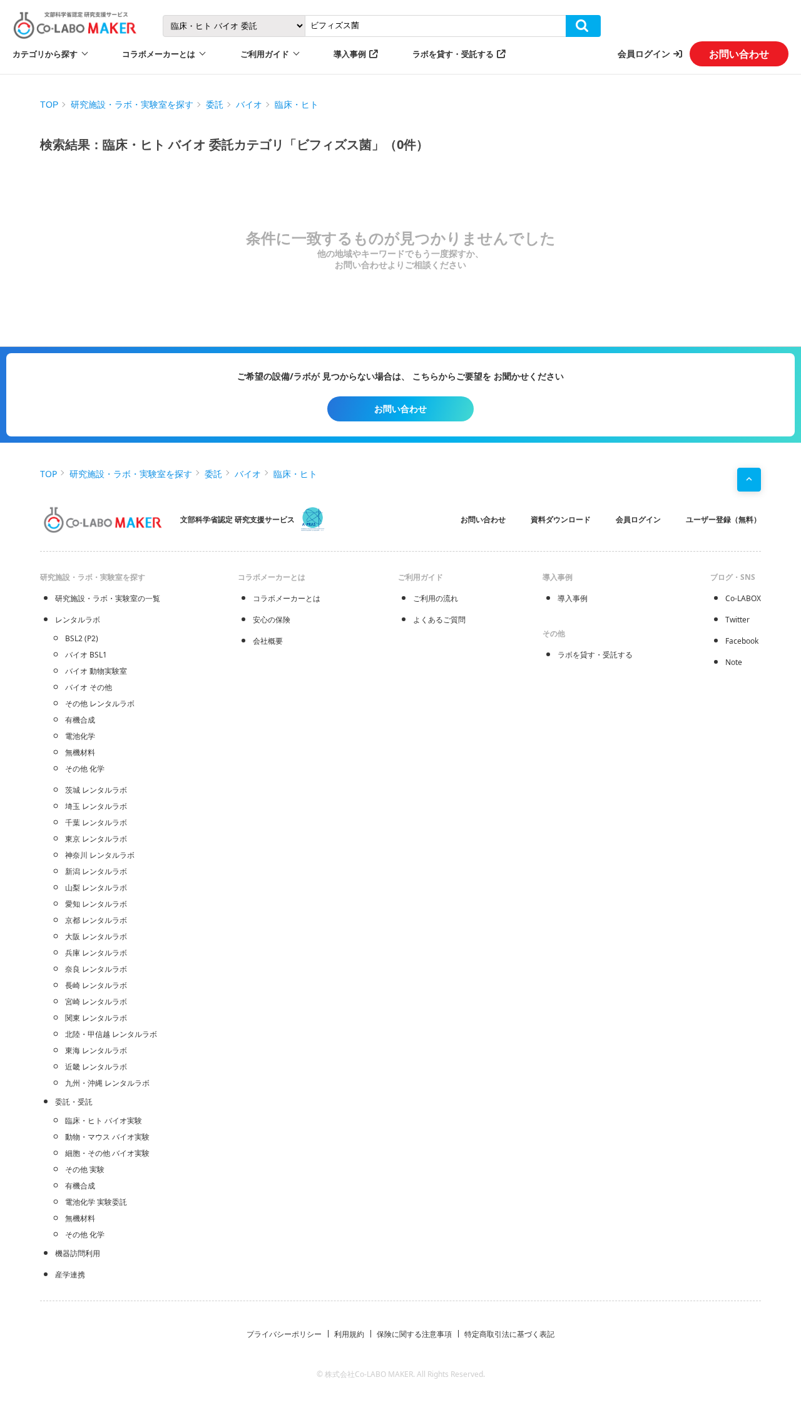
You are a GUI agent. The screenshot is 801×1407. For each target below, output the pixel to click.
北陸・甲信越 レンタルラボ (111, 1034)
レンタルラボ (77, 619)
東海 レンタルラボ (96, 1050)
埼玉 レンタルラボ (96, 806)
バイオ (249, 105)
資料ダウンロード (561, 519)
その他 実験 (85, 1169)
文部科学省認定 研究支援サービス (237, 519)
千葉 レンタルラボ (96, 822)
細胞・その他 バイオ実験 (107, 1153)
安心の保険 (271, 619)
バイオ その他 (88, 687)
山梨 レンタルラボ (96, 887)
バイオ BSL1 (86, 654)
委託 (214, 105)
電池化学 (80, 736)
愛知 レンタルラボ (96, 904)
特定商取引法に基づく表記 (509, 1334)
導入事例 (350, 53)
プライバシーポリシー (284, 1334)
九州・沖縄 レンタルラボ (107, 1083)
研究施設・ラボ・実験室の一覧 (107, 598)
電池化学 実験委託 (96, 1202)
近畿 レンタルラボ (96, 1066)
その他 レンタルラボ (100, 703)
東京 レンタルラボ (96, 838)
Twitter (737, 619)
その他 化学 (85, 768)
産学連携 (70, 1274)
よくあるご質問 (439, 619)
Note (733, 662)
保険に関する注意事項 (414, 1334)
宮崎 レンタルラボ (96, 1001)
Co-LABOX (743, 598)
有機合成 (80, 719)
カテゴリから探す (45, 53)
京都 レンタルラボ (96, 920)
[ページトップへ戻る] (749, 480)
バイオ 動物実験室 (96, 671)
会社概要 (268, 641)
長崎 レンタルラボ (96, 985)
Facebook (741, 641)
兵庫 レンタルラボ (96, 952)
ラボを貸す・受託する (453, 53)
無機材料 (80, 752)
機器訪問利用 (77, 1253)
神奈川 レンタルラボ (100, 855)
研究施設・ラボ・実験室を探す (132, 105)
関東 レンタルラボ (96, 1018)
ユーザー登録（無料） (723, 519)
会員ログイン (644, 53)
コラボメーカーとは (286, 598)
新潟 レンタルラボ (96, 871)
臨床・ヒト (297, 105)
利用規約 (349, 1334)
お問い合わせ (739, 54)
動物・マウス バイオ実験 (107, 1136)
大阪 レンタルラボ (96, 936)
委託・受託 (74, 1101)
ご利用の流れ (435, 598)
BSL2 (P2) (81, 638)
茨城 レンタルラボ (96, 790)
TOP (49, 105)
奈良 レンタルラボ (96, 969)
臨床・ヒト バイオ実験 (103, 1120)
